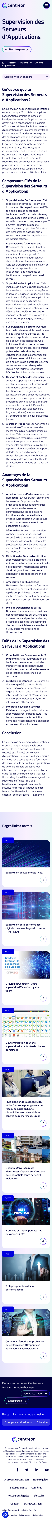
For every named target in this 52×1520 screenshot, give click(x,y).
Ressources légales (18, 1495)
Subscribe (42, 1422)
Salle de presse (18, 1487)
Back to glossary (18, 49)
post (8, 892)
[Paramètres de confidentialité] (5, 1514)
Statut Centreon (33, 1503)
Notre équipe (40, 1479)
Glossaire (39, 1495)
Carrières (36, 1487)
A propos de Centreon (16, 1479)
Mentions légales (9, 1515)
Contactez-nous (33, 1393)
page (8, 840)
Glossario (12, 62)
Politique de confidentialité (31, 1515)
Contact (15, 1503)
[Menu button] (46, 5)
